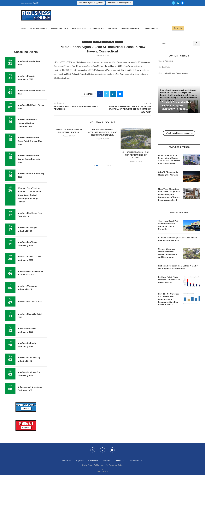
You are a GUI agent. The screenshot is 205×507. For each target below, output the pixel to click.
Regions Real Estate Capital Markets (173, 73)
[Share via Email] (120, 94)
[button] (57, 147)
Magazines (79, 461)
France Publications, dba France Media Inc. (105, 465)
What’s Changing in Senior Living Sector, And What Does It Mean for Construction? (169, 159)
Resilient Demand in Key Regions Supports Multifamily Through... (176, 105)
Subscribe (178, 28)
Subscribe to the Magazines (119, 3)
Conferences (97, 28)
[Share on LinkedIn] (113, 94)
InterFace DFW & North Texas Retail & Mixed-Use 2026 (30, 141)
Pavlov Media (164, 67)
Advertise (106, 461)
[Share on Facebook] (100, 94)
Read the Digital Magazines (90, 3)
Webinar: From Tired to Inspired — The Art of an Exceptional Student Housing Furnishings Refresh (29, 195)
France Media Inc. (135, 461)
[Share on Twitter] (106, 94)
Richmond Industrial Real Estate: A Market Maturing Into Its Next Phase (178, 267)
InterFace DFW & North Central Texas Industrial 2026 (29, 159)
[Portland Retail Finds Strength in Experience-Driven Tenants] (191, 281)
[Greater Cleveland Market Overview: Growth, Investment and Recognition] (191, 253)
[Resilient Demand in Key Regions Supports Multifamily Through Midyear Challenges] (179, 99)
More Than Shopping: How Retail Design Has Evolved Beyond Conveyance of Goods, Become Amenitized (169, 194)
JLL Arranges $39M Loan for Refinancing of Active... (135, 155)
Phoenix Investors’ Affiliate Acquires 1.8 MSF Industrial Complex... (102, 132)
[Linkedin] (178, 3)
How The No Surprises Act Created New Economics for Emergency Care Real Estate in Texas (168, 299)
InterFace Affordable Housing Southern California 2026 (27, 123)
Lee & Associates (166, 61)
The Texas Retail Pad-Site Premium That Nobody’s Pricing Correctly (168, 225)
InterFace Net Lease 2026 (30, 302)
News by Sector (58, 28)
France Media (151, 28)
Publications (78, 28)
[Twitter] (173, 3)
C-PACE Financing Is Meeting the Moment (168, 173)
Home (23, 28)
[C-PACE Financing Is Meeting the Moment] (191, 176)
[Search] (196, 43)
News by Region (37, 28)
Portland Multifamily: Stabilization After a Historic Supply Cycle (177, 239)
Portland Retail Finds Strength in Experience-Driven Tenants (169, 279)
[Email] (182, 3)
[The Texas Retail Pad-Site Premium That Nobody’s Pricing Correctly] (191, 225)
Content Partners (130, 28)
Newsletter (66, 461)
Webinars (112, 28)
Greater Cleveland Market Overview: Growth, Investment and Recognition (167, 253)
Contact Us (119, 461)
